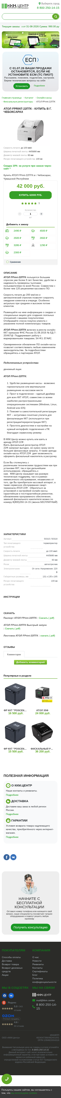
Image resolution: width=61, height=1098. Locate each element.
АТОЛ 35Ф (42, 710)
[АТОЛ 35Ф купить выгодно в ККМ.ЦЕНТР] (42, 694)
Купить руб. (30, 195)
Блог (34, 975)
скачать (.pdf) (47, 635)
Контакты (37, 967)
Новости (37, 960)
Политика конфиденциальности (44, 980)
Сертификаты (40, 971)
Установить (22, 86)
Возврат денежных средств (12, 969)
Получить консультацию (31, 927)
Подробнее (39, 86)
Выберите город (50, 3)
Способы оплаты (11, 957)
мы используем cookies (24, 1093)
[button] (22, 45)
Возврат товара (10, 964)
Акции (5, 975)
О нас (35, 957)
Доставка (7, 960)
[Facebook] (4, 995)
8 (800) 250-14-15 (40, 1050)
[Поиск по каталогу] (55, 16)
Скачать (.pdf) (46, 618)
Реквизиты (38, 964)
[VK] (11, 995)
